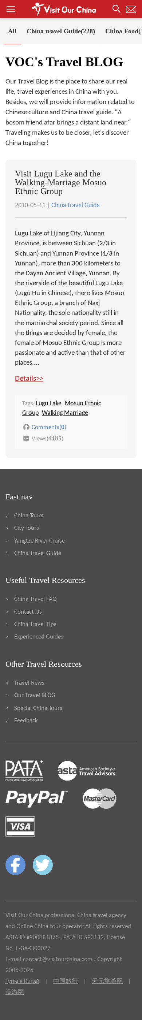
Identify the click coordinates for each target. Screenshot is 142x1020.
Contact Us (28, 612)
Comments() (49, 427)
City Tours (26, 528)
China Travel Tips (35, 624)
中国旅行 (65, 981)
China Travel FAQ (35, 599)
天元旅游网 (107, 981)
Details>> (29, 379)
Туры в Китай (22, 981)
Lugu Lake (49, 403)
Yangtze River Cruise (39, 541)
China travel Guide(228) (61, 31)
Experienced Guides (38, 637)
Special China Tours (38, 708)
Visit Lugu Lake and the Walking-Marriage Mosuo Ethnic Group (60, 182)
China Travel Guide (37, 553)
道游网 (14, 992)
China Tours (28, 516)
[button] (71, 9)
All (12, 31)
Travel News (29, 683)
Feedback (26, 721)
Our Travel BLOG (34, 695)
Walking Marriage (65, 413)
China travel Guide (75, 205)
